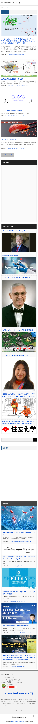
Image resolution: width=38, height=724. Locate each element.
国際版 (13, 717)
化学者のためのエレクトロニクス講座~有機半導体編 (17, 330)
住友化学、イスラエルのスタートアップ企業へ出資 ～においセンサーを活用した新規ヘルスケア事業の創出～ (18, 422)
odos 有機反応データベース (15, 115)
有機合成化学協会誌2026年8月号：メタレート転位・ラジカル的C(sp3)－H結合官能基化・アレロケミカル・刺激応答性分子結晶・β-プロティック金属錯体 (19, 657)
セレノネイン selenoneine (9, 139)
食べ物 (22, 148)
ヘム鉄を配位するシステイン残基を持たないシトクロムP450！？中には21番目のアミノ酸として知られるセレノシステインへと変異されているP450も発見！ (18, 41)
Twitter (35, 715)
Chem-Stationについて (6, 715)
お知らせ (14, 715)
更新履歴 (19, 715)
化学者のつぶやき (19, 54)
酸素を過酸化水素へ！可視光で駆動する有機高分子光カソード (19, 533)
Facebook (31, 715)
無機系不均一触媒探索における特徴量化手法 (16, 625)
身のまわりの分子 (16, 148)
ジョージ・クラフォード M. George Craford (15, 231)
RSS (22, 710)
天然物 (9, 148)
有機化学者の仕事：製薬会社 (10, 255)
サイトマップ (24, 715)
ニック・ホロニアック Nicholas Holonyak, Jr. (16, 277)
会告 (20, 633)
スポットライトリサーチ (14, 86)
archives (11, 633)
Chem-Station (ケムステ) (19, 693)
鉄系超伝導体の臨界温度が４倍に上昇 (12, 79)
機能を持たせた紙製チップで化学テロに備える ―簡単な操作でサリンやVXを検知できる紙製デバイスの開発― (18, 395)
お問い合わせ (23, 717)
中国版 (17, 717)
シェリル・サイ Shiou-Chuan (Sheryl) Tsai (15, 355)
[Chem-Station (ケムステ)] (10, 3)
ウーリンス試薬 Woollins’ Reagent (11, 110)
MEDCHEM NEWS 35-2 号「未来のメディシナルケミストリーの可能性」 (19, 593)
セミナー (16, 633)
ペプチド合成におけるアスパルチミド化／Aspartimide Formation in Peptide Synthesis (19, 557)
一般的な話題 (11, 54)
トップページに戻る (8, 154)
